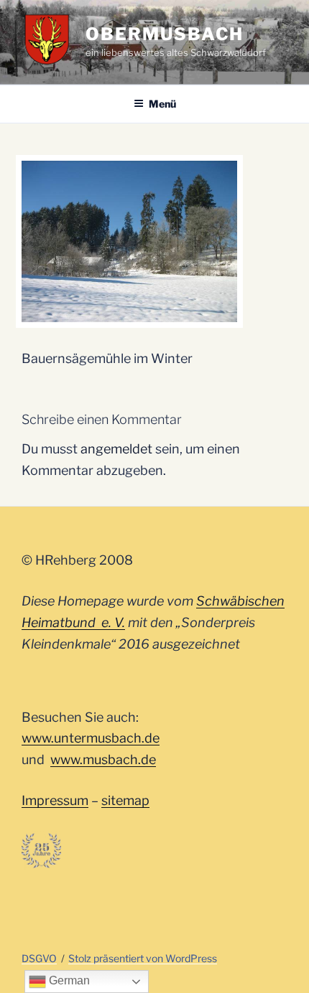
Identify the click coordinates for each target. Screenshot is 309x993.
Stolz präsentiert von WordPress (142, 958)
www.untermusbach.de (91, 737)
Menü (162, 104)
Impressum (55, 800)
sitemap (125, 800)
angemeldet (116, 448)
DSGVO (39, 958)
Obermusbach (165, 34)
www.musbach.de (103, 759)
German (68, 980)
